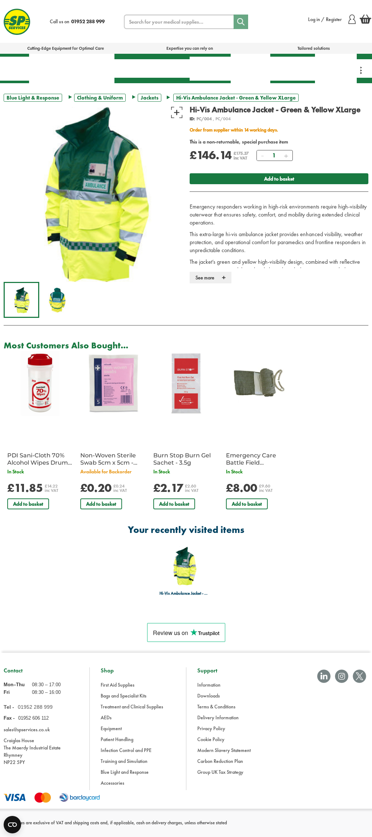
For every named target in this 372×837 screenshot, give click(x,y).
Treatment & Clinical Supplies (92, 68)
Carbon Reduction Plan (220, 761)
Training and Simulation (124, 761)
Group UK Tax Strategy (220, 772)
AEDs (130, 68)
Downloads (208, 695)
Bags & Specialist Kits (50, 68)
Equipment (167, 68)
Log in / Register (325, 19)
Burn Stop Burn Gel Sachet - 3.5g (182, 459)
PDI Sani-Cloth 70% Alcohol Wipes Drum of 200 (37, 459)
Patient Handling (210, 68)
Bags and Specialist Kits (123, 695)
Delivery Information (218, 717)
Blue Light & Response (335, 68)
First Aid (14, 68)
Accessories (112, 783)
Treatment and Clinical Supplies (132, 706)
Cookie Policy (211, 739)
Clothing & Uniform (100, 97)
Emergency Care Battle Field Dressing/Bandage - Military (255, 459)
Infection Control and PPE (126, 750)
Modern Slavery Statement (224, 750)
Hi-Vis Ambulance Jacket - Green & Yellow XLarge (184, 593)
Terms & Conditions (216, 706)
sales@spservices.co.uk (27, 729)
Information (209, 685)
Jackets (149, 97)
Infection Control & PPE (250, 68)
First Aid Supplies (117, 685)
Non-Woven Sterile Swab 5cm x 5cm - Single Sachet (108, 459)
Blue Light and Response (125, 772)
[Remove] (262, 155)
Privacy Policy (211, 728)
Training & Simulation (293, 68)
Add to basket (279, 178)
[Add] (285, 155)
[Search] (241, 22)
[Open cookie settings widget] (12, 824)
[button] (21, 300)
